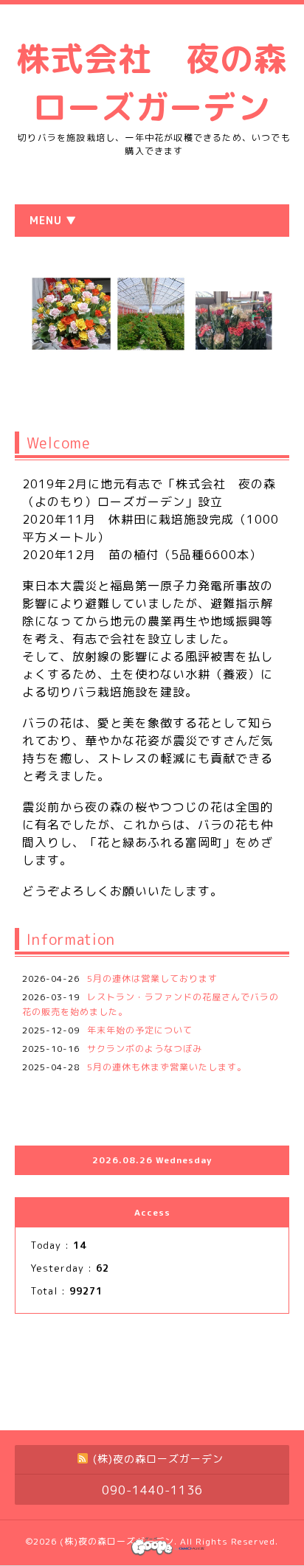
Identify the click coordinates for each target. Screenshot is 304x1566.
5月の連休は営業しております (152, 978)
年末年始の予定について (140, 1030)
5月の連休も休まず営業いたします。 (166, 1067)
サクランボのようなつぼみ (144, 1048)
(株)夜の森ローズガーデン (117, 1541)
